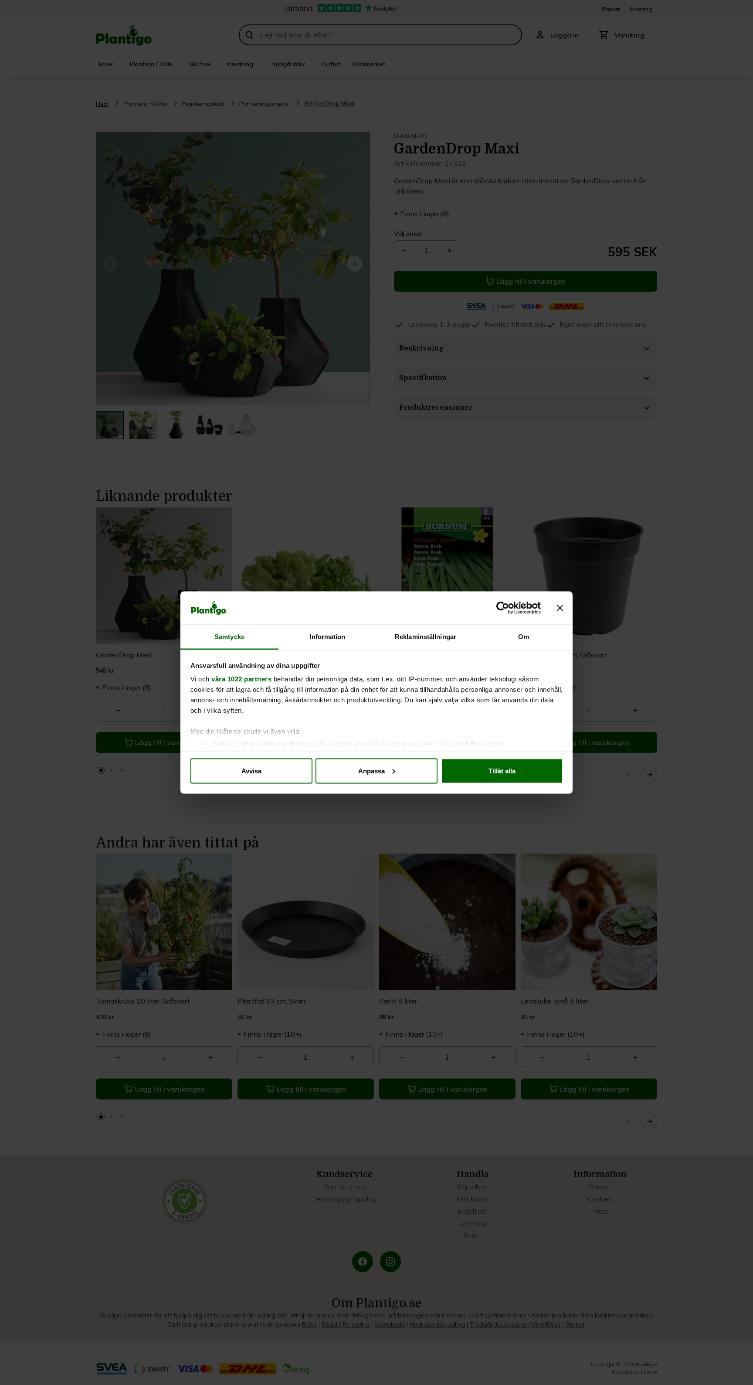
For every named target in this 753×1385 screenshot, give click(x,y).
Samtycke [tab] (229, 636)
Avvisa (251, 770)
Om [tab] (523, 636)
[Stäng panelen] (560, 608)
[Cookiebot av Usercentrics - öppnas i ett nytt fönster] (503, 608)
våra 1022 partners (241, 679)
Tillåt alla (502, 770)
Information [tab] (327, 636)
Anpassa (371, 770)
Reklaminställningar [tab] (425, 636)
